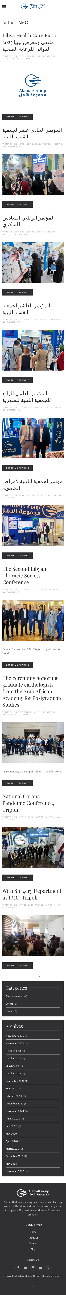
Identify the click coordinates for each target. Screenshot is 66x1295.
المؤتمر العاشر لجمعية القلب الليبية (26, 308)
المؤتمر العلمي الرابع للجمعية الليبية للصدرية (26, 396)
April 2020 (12, 1141)
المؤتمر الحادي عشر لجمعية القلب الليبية (32, 133)
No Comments (22, 59)
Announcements (15, 996)
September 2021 (15, 1081)
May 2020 (11, 1133)
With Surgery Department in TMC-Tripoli (31, 894)
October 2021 (13, 1073)
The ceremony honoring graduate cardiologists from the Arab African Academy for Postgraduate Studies (32, 691)
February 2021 (14, 1096)
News (58, 144)
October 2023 (13, 1058)
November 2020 (15, 1111)
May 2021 (11, 1088)
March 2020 (12, 1148)
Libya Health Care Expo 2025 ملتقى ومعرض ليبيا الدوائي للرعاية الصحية (29, 42)
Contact (33, 1243)
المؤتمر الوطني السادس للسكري (28, 221)
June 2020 (11, 1126)
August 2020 (13, 1118)
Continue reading (17, 117)
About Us (33, 1237)
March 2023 (12, 1066)
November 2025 (15, 1036)
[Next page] (39, 977)
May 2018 (11, 1163)
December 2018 (14, 1156)
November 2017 (15, 1171)
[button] (4, 6)
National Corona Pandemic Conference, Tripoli (28, 803)
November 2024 (15, 1043)
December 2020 (14, 1103)
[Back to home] (33, 6)
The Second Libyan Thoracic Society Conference (24, 575)
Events (6, 59)
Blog (33, 1249)
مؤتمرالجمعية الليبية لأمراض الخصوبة (32, 484)
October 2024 (13, 1051)
